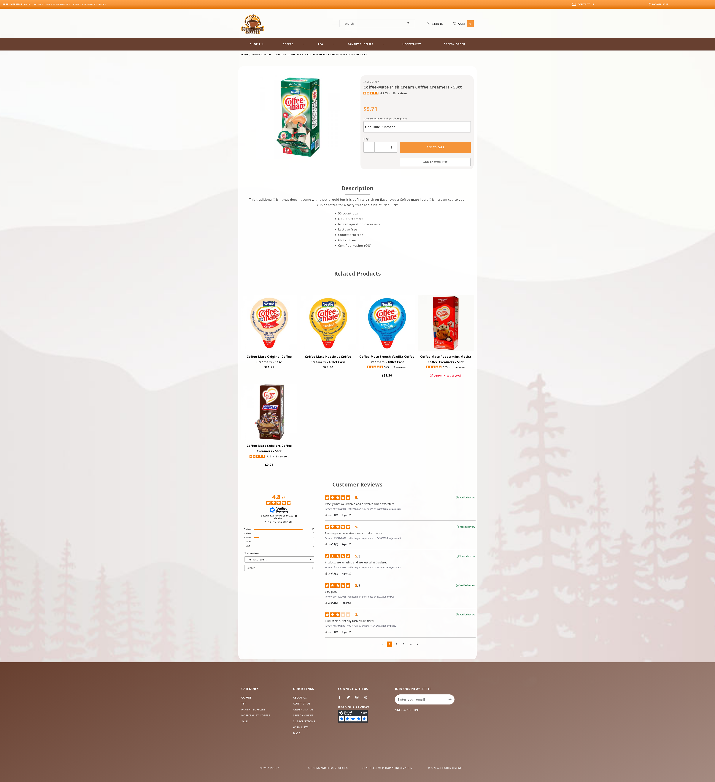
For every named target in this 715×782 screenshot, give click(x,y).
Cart (464, 23)
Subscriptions (304, 721)
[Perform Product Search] (408, 23)
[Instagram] (358, 699)
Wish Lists (301, 727)
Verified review (467, 497)
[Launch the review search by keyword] (311, 568)
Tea (320, 44)
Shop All (257, 44)
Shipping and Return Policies (328, 768)
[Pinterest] (367, 699)
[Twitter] (350, 699)
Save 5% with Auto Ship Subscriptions (385, 118)
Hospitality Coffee (255, 715)
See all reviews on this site (278, 522)
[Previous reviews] (383, 644)
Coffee (288, 44)
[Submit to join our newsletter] (450, 699)
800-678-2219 (660, 4)
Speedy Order (454, 44)
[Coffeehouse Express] (252, 22)
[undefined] (295, 515)
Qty (365, 139)
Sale (244, 721)
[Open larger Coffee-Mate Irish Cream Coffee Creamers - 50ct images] (298, 120)
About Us (300, 697)
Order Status (303, 709)
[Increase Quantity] (391, 147)
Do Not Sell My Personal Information (387, 768)
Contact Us (302, 703)
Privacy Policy (269, 768)
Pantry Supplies (360, 44)
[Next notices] (417, 644)
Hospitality (411, 44)
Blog (297, 733)
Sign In (437, 23)
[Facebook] (341, 699)
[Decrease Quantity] (369, 147)
